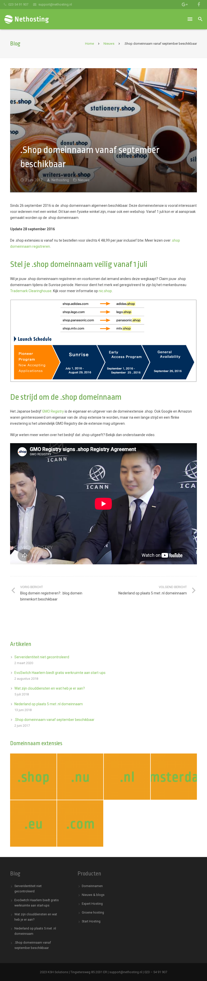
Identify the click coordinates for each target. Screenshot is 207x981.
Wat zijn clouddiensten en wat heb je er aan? (49, 688)
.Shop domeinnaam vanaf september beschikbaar (54, 720)
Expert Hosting (92, 903)
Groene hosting (93, 912)
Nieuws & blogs (93, 895)
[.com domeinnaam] (80, 823)
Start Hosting (91, 921)
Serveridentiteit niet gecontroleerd (41, 657)
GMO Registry (53, 411)
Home (89, 43)
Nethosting (60, 180)
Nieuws (109, 43)
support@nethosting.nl (55, 4)
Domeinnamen (92, 886)
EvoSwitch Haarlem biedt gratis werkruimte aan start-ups (60, 673)
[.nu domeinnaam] (80, 776)
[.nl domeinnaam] (127, 776)
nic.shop (105, 291)
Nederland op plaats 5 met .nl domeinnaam (48, 704)
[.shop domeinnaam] (33, 776)
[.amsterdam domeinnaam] (174, 776)
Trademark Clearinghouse (30, 291)
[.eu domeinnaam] (33, 823)
